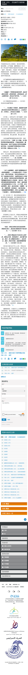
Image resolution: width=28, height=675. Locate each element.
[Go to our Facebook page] (9, 591)
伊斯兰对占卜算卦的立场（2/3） (12, 492)
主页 (3, 584)
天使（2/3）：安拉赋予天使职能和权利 (14, 370)
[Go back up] (25, 519)
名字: (3, 384)
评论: (3, 401)
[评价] (2, 39)
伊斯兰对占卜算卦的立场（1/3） (12, 489)
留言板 (3, 586)
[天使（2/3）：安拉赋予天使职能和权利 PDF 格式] (12, 39)
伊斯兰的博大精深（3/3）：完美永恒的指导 (14, 471)
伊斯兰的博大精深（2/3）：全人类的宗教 (14, 468)
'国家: (3, 389)
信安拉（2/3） (7, 442)
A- (19, 8)
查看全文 (3, 376)
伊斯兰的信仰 (11, 14)
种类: (2, 14)
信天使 (5, 448)
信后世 (5, 457)
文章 (5, 14)
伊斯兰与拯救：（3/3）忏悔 (11, 486)
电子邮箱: (4, 393)
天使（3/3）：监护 (6, 355)
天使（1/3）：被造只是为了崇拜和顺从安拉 (13, 353)
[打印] (8, 39)
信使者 (5, 454)
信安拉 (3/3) (7, 445)
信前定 (5, 460)
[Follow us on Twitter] (14, 591)
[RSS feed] (19, 591)
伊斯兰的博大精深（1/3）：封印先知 (13, 466)
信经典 (5, 451)
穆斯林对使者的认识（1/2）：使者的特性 (14, 463)
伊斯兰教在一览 (16, 584)
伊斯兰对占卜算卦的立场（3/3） (12, 494)
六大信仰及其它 (19, 14)
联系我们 (22, 586)
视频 (10, 584)
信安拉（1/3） (7, 440)
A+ (24, 8)
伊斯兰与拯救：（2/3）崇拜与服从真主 (13, 483)
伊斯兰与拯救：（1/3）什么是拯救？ (13, 497)
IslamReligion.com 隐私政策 (12, 586)
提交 (4, 419)
